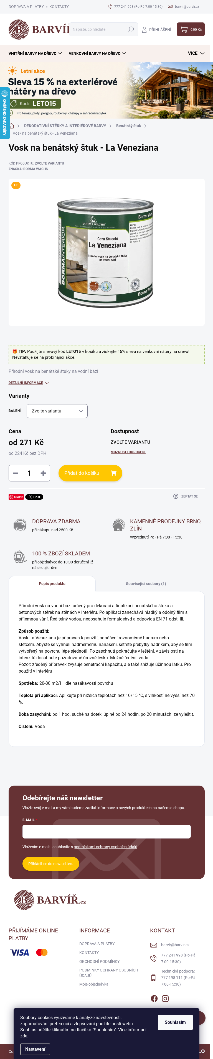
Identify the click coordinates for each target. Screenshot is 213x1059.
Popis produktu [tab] (52, 583)
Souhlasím (175, 1022)
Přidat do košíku (81, 473)
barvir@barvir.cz (175, 945)
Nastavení (35, 1049)
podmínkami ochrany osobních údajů (105, 847)
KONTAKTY (59, 6)
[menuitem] (36, 53)
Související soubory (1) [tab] (146, 583)
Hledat (130, 29)
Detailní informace (26, 383)
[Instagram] (165, 997)
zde (23, 1036)
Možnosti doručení (128, 452)
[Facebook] (154, 997)
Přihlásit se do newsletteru (50, 863)
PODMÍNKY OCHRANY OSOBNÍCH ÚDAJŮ (108, 973)
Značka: (28, 169)
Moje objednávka (93, 984)
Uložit (18, 497)
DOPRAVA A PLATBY (26, 6)
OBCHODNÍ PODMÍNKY (99, 961)
